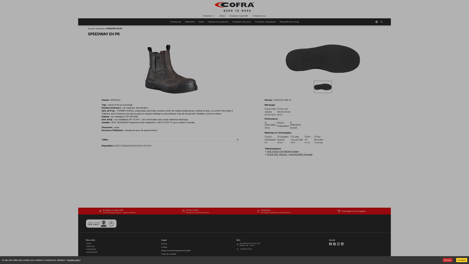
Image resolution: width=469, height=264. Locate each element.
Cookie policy (73, 260)
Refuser (447, 260)
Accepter (461, 260)
